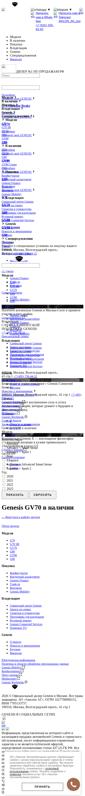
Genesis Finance (19, 278)
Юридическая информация (18, 660)
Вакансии (16, 59)
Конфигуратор (10, 175)
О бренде (15, 420)
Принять (42, 786)
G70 (12, 282)
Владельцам (11, 598)
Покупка (8, 566)
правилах (15, 774)
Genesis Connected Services (18, 220)
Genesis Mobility (20, 299)
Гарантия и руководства (16, 209)
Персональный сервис (15, 336)
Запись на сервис (12, 205)
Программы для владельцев (19, 212)
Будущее (7, 235)
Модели (7, 533)
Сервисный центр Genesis (26, 343)
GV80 (13, 297)
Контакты (7, 271)
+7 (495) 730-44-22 (25, 376)
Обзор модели (10, 526)
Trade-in (15, 281)
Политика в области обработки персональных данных (35, 663)
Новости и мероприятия (17, 231)
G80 (12, 293)
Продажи (7, 242)
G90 (12, 301)
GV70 (13, 290)
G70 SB (14, 286)
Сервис (6, 246)
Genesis (7, 635)
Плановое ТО (18, 627)
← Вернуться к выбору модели (21, 517)
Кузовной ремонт (12, 216)
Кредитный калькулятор (16, 179)
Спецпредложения (13, 457)
